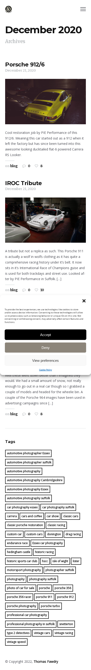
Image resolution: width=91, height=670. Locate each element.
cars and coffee (31, 516)
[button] (84, 300)
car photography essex (22, 507)
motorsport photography (24, 570)
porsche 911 (44, 597)
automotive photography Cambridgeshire (35, 480)
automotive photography (23, 471)
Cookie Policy (45, 369)
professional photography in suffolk (31, 624)
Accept (45, 335)
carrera (12, 516)
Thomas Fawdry (46, 661)
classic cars (70, 516)
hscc (45, 561)
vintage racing (64, 633)
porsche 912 (65, 597)
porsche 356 (63, 588)
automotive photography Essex (27, 489)
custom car (14, 534)
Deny (46, 347)
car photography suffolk (58, 507)
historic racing (44, 552)
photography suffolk (42, 579)
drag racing (73, 534)
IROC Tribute (23, 183)
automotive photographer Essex (28, 453)
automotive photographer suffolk (29, 462)
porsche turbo (50, 606)
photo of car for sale (20, 588)
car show (53, 516)
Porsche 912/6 (24, 64)
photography (15, 579)
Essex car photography (47, 543)
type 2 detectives (18, 633)
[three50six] (8, 9)
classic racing (56, 525)
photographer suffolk (60, 570)
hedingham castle (18, 552)
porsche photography (21, 606)
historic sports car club (22, 561)
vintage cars (42, 633)
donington (54, 534)
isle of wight (60, 561)
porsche (44, 588)
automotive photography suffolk (28, 498)
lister (76, 561)
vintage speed (16, 642)
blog (14, 166)
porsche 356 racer (19, 597)
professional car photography (27, 615)
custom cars (34, 534)
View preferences (45, 360)
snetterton (66, 624)
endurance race (17, 543)
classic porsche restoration (25, 525)
